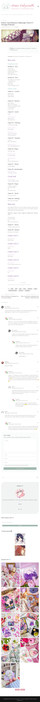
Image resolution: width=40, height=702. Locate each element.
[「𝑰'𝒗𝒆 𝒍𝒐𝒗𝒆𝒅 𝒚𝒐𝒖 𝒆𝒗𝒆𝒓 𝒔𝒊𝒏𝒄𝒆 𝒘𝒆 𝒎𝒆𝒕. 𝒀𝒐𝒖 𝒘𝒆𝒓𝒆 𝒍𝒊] (29, 625)
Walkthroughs (4, 20)
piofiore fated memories (13, 290)
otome (24, 288)
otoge (20, 288)
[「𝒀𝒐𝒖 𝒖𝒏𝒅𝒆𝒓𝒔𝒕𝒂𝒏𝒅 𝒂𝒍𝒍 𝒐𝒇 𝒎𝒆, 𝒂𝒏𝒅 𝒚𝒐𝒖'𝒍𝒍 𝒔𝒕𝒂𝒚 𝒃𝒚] (10, 574)
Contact (22, 700)
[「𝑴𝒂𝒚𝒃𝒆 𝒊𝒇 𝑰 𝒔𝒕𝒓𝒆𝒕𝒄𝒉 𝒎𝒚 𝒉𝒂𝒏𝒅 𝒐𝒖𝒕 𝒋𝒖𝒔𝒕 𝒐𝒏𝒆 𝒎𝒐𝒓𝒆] (10, 600)
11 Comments (16, 27)
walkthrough (27, 290)
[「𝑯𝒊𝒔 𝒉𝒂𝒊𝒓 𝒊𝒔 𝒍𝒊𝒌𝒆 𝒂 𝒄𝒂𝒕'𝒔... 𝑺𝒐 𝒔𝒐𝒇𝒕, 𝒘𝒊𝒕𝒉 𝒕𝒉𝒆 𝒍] (10, 650)
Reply (38, 306)
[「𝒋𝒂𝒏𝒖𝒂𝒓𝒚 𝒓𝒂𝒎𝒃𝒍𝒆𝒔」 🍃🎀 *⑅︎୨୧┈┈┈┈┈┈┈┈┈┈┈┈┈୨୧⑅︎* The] (10, 675)
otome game (30, 288)
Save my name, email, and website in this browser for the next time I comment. (16, 465)
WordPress (18, 700)
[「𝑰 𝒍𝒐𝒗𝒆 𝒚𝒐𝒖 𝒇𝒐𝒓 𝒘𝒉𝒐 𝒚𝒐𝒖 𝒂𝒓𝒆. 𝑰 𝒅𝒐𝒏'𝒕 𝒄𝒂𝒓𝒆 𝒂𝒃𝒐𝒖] (29, 600)
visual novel (21, 290)
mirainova (10, 317)
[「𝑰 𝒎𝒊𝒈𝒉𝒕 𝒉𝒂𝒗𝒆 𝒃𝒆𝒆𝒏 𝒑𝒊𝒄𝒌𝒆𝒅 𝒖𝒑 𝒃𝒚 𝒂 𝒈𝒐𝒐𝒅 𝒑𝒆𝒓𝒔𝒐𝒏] (29, 574)
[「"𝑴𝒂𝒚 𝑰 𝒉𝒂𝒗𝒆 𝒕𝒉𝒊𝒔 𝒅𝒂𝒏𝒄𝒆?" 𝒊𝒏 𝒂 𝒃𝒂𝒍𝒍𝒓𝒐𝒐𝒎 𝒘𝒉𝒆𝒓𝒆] (10, 625)
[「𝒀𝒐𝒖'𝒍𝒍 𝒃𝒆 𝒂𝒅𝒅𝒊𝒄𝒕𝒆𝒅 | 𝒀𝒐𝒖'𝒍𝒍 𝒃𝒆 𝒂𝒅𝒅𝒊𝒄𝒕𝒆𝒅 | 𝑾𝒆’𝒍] (29, 650)
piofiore (35, 288)
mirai (9, 422)
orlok (16, 288)
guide (12, 288)
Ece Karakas (7, 306)
